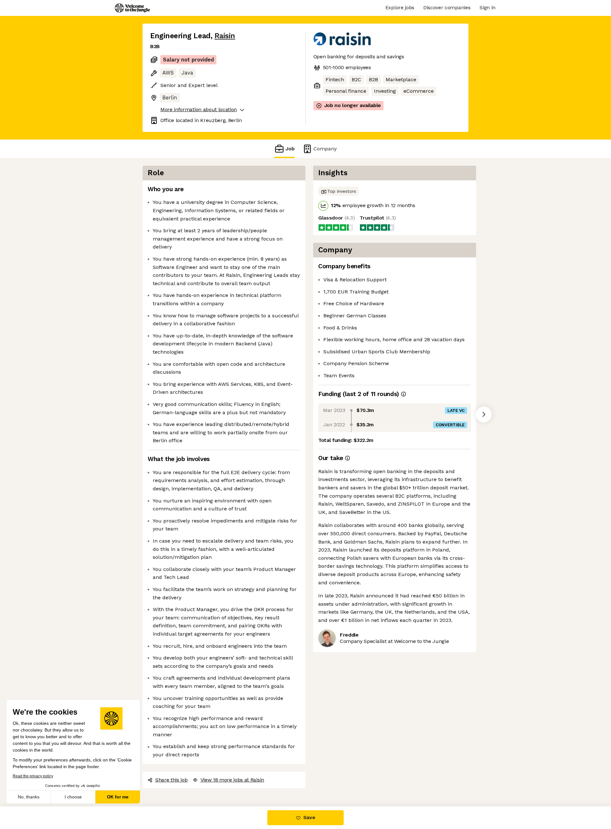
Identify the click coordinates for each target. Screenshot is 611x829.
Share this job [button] (171, 780)
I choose (73, 796)
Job (290, 149)
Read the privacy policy (33, 776)
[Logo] (132, 8)
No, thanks (28, 796)
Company (325, 149)
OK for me (118, 796)
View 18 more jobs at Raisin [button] (232, 780)
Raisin (224, 36)
